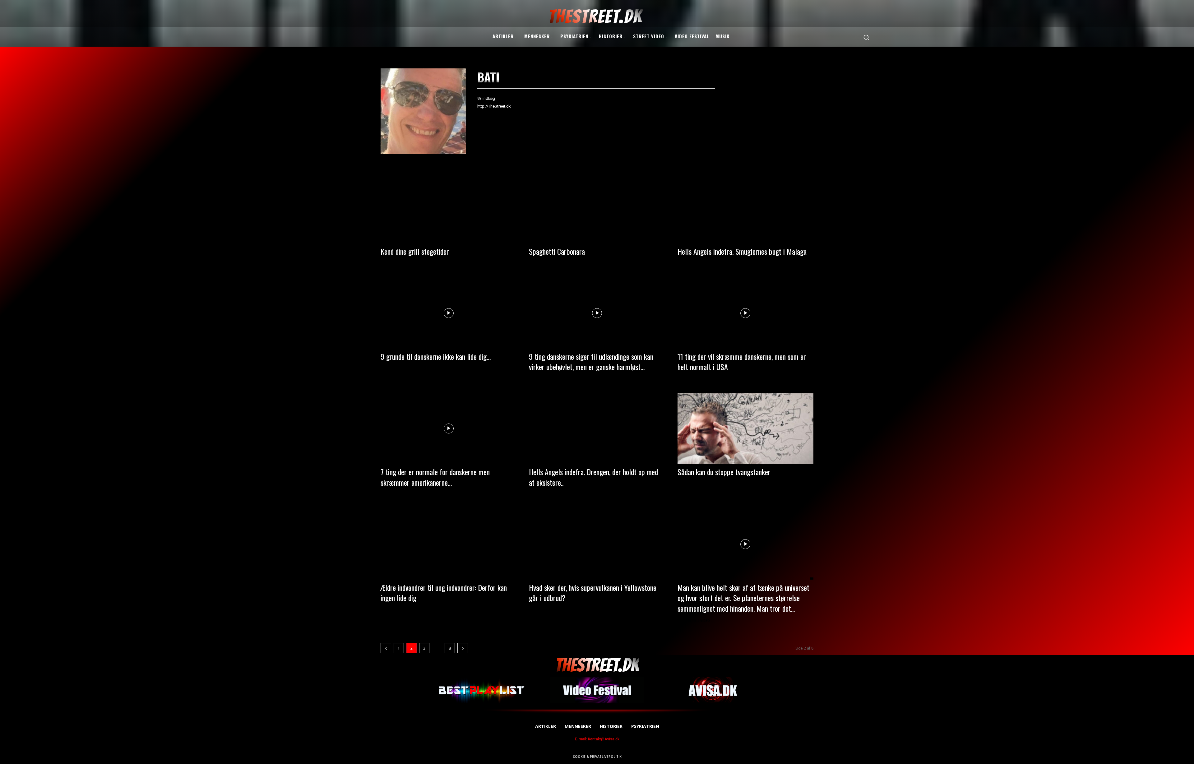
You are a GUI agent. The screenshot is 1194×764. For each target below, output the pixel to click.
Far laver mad (543, 263)
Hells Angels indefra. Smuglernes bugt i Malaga (742, 251)
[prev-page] (386, 648)
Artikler (687, 263)
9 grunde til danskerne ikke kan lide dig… (436, 356)
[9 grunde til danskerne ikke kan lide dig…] (448, 313)
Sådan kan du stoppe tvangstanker (724, 471)
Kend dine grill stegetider (415, 251)
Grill (387, 263)
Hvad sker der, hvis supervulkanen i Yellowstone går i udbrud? (592, 593)
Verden (537, 610)
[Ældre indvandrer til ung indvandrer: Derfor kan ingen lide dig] (448, 544)
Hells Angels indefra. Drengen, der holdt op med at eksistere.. (593, 477)
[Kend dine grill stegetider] (448, 208)
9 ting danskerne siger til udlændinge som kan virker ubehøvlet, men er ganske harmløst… (591, 362)
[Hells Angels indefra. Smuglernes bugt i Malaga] (745, 208)
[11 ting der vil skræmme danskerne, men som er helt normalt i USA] (745, 313)
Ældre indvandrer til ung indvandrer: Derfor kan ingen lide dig (444, 593)
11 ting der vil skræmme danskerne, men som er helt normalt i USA (742, 362)
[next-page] (462, 648)
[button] (866, 37)
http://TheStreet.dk (494, 106)
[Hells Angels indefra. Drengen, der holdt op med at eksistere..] (597, 428)
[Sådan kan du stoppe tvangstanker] (745, 428)
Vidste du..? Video (695, 621)
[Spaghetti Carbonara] (597, 208)
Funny (388, 368)
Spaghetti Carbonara (557, 251)
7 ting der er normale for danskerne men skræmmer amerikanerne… (435, 477)
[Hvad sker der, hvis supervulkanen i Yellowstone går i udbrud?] (597, 544)
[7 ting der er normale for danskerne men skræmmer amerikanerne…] (448, 428)
